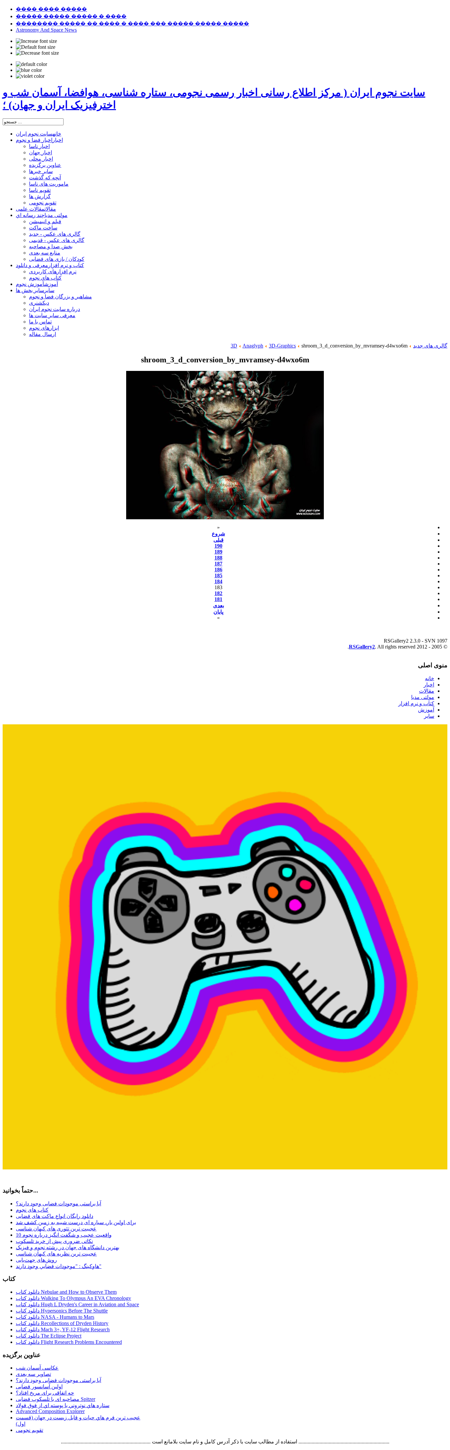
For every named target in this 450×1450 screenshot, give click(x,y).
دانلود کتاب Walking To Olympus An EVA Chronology (73, 1298)
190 (218, 546)
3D (234, 345)
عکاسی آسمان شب (37, 1368)
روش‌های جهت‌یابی (36, 1260)
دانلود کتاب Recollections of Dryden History (62, 1323)
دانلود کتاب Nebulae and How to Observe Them (66, 1292)
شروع (218, 533)
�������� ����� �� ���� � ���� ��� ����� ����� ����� (132, 23)
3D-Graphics (282, 345)
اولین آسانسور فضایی (39, 1386)
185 (218, 575)
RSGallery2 (362, 646)
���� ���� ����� (51, 9)
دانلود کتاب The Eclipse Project (48, 1336)
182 (218, 593)
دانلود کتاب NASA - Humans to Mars (55, 1317)
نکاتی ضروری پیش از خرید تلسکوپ (54, 1241)
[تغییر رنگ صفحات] (31, 64)
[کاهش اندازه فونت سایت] (37, 53)
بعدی (218, 605)
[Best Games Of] (225, 1167)
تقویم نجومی (29, 1430)
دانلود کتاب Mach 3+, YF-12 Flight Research (63, 1329)
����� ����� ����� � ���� (71, 16)
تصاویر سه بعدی (33, 1374)
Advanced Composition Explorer (50, 1411)
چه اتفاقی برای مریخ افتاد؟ (45, 1393)
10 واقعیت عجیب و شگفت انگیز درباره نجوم (64, 1235)
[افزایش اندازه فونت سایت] (36, 41)
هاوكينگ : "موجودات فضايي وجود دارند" (58, 1266)
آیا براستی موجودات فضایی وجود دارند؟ (58, 1203)
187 (218, 563)
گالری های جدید (430, 345)
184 (218, 581)
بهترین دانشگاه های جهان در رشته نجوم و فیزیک (67, 1247)
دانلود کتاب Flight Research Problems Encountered (69, 1342)
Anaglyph (252, 345)
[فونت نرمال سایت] (35, 47)
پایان (218, 612)
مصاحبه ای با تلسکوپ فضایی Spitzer (55, 1399)
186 (218, 569)
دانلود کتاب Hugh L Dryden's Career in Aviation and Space (77, 1304)
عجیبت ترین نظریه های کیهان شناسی (56, 1253)
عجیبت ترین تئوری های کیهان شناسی (56, 1228)
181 (218, 599)
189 (218, 552)
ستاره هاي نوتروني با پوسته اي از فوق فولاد (62, 1405)
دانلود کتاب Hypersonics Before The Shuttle (62, 1311)
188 (218, 557)
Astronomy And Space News (46, 30)
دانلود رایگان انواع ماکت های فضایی (54, 1216)
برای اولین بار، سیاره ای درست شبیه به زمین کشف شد (76, 1222)
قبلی (218, 540)
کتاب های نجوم (32, 1210)
